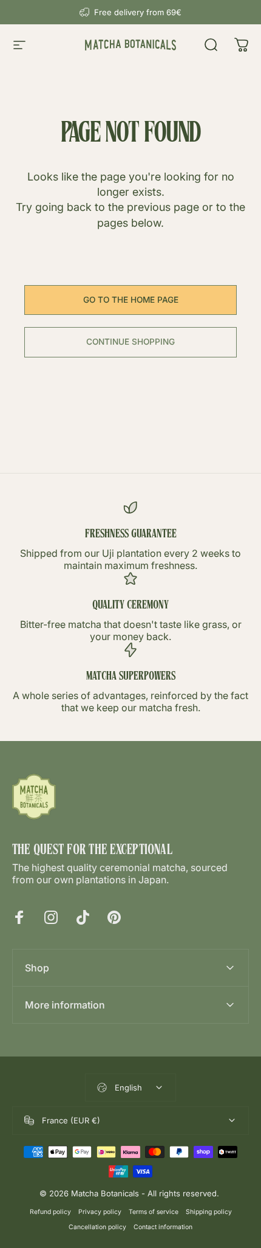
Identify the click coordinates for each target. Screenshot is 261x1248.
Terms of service (153, 1212)
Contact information (163, 1227)
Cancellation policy (97, 1227)
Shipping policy (209, 1212)
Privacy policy (99, 1212)
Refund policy (50, 1212)
